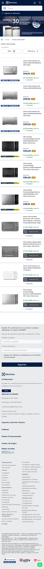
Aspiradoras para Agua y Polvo (31, 482)
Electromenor (7, 487)
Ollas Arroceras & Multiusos (11, 504)
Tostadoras (6, 509)
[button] (3, 3)
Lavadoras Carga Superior (31, 467)
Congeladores (27, 503)
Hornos (4, 480)
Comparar (29, 80)
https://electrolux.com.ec (19, 548)
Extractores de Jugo (9, 495)
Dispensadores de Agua (30, 506)
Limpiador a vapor (28, 493)
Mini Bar (25, 508)
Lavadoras (25, 462)
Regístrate (22, 365)
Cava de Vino (27, 501)
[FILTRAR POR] (11, 51)
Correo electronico (8, 346)
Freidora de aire (7, 497)
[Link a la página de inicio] (2, 40)
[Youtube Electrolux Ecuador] (8, 452)
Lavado (4, 524)
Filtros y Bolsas (7, 521)
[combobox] (22, 8)
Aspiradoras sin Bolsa (29, 488)
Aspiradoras (26, 477)
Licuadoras (5, 502)
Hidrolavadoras (27, 495)
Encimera (5, 478)
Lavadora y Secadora (29, 469)
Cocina (7, 39)
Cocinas (4, 475)
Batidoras (5, 490)
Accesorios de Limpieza (10, 519)
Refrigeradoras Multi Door (31, 514)
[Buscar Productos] (5, 8)
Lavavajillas (6, 485)
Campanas (5, 473)
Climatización (7, 462)
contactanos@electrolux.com (12, 407)
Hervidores (6, 500)
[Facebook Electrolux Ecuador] (3, 452)
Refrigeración (27, 498)
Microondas (6, 482)
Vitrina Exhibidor (28, 522)
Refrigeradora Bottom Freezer (29, 511)
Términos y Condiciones (22, 355)
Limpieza (25, 474)
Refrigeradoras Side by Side (32, 517)
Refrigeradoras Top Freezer (31, 519)
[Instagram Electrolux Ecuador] (5, 452)
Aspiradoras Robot (28, 486)
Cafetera (5, 493)
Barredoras (26, 491)
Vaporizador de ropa (9, 512)
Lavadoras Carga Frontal (31, 465)
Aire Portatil (6, 468)
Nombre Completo (8, 338)
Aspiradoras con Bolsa (30, 479)
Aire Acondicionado (9, 465)
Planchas (5, 507)
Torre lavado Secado (29, 472)
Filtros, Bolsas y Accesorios (7, 515)
